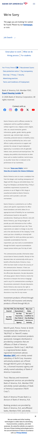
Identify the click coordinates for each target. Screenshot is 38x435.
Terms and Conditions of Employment (16, 82)
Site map (6, 75)
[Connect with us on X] (27, 109)
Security (21, 75)
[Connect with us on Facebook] (4, 109)
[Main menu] (34, 3)
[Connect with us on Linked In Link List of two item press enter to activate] (16, 109)
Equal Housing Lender (12, 93)
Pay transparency (27, 71)
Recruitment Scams (27, 68)
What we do (28, 52)
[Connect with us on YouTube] (33, 109)
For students (26, 55)
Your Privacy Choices (8, 67)
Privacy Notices (21, 433)
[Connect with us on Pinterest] (21, 109)
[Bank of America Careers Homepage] (15, 4)
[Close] (35, 416)
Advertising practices (10, 78)
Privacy (13, 75)
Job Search (8, 37)
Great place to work (13, 52)
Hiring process (13, 55)
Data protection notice (11, 71)
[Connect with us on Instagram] (10, 109)
